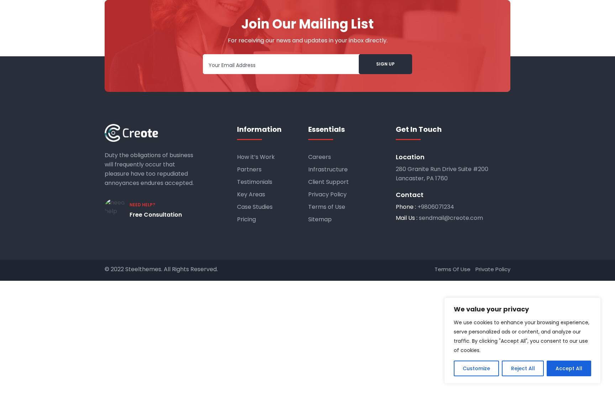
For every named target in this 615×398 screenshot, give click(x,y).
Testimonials (254, 182)
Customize (476, 368)
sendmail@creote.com (451, 218)
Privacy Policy (327, 194)
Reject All (523, 368)
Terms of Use (326, 207)
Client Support (328, 182)
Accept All (569, 368)
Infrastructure (328, 169)
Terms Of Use (453, 269)
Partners (249, 169)
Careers (319, 157)
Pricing (246, 219)
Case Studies (255, 207)
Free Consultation (156, 215)
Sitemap (320, 219)
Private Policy (492, 269)
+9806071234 (435, 207)
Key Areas (251, 194)
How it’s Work (256, 157)
